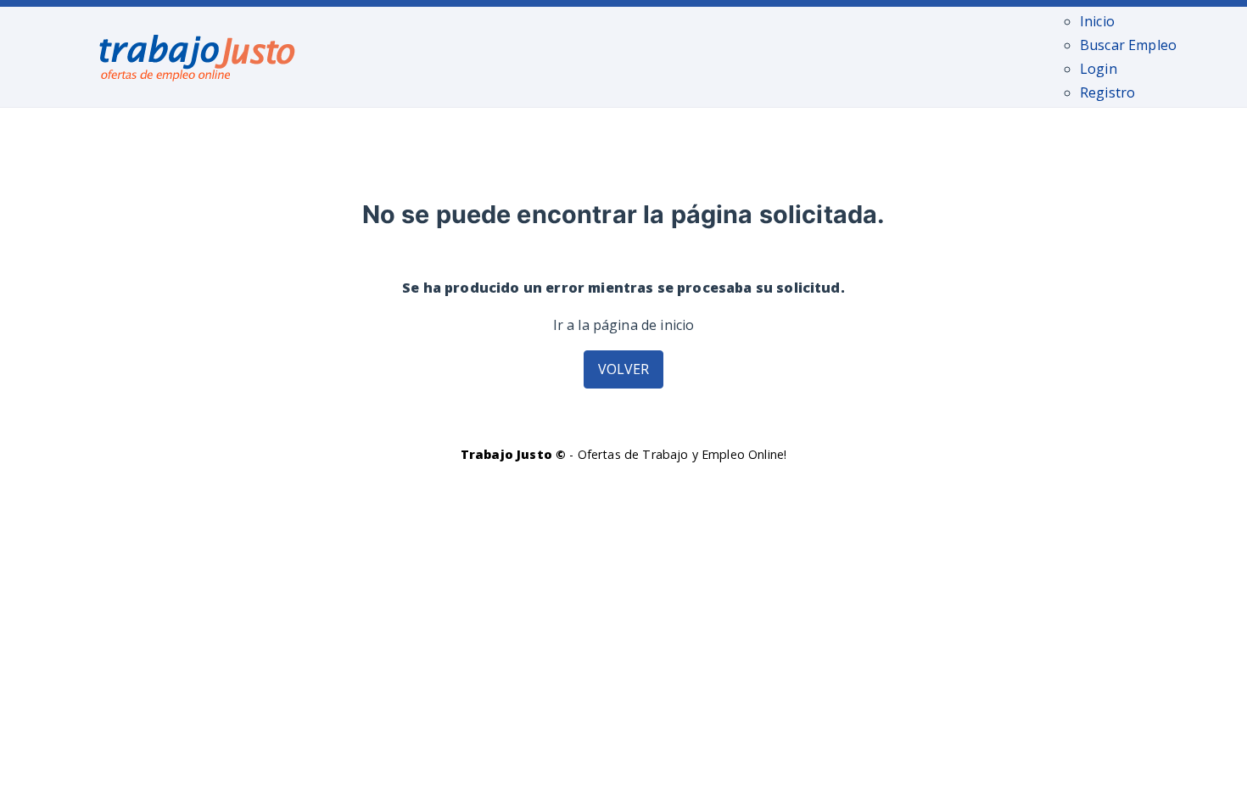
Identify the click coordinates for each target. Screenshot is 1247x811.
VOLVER (624, 369)
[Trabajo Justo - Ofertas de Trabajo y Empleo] (197, 54)
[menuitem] (1097, 21)
